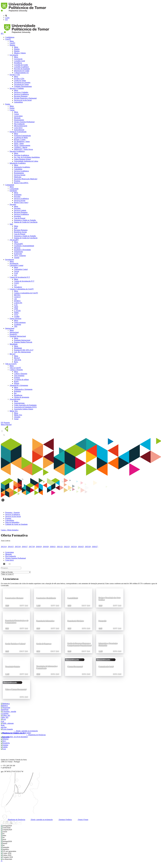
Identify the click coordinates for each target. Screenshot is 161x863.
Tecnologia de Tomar (21, 84)
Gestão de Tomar (20, 80)
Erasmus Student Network (23, 342)
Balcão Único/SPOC (21, 183)
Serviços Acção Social (13, 516)
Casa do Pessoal (19, 218)
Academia (17, 324)
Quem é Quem (83, 819)
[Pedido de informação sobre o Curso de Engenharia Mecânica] (89, 613)
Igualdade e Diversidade (22, 250)
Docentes (13, 204)
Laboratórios (18, 102)
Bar (15, 393)
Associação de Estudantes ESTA (25, 407)
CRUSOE (17, 360)
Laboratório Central (16, 265)
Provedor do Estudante (22, 69)
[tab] (82, 552)
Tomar (16, 419)
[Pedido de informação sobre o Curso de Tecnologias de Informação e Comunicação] (58, 659)
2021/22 (60, 547)
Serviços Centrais (20, 210)
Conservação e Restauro (14, 598)
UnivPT (8, 39)
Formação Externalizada (18, 132)
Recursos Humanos (20, 96)
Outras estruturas (15, 318)
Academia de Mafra (21, 137)
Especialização (19, 130)
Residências (18, 395)
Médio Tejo (14, 411)
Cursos (12, 110)
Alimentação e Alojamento (19, 385)
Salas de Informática (12, 522)
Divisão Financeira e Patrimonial (25, 98)
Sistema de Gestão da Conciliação (25, 222)
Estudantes (13, 191)
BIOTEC (17, 295)
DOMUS (17, 301)
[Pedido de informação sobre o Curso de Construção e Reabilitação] (58, 590)
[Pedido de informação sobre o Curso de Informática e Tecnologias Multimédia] (120, 636)
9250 (38, 674)
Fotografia (102, 620)
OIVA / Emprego (20, 255)
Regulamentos (19, 173)
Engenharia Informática (45, 620)
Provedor (17, 196)
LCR (16, 305)
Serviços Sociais (19, 175)
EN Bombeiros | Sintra (22, 141)
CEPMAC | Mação (20, 147)
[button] (1, 861)
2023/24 (74, 547)
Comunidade (9, 185)
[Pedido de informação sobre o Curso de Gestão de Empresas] (58, 636)
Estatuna (17, 377)
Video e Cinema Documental (15, 689)
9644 (100, 605)
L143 (100, 651)
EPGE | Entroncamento (22, 145)
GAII (16, 273)
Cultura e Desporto (16, 370)
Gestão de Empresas (43, 643)
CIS (15, 299)
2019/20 (46, 547)
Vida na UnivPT (11, 364)
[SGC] (3, 741)
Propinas (17, 181)
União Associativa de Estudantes (25, 405)
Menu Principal (6, 424)
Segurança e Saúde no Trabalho (25, 220)
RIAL (16, 362)
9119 (38, 628)
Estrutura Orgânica (65, 819)
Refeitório (17, 391)
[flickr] (19, 824)
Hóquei (16, 383)
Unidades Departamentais (23, 86)
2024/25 (81, 547)
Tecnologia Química (12, 666)
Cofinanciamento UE (21, 73)
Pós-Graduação (19, 124)
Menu (12, 41)
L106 (38, 605)
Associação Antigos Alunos (23, 409)
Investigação (9, 259)
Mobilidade (14, 344)
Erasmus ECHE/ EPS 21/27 (23, 350)
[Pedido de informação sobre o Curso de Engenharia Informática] (58, 613)
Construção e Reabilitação (46, 598)
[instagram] (7, 824)
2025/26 (88, 547)
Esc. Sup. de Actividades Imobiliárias (27, 157)
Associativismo (15, 399)
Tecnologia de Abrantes (22, 82)
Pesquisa (7, 422)
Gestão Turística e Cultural (15, 643)
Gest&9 (16, 316)
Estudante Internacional (18, 336)
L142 (7, 674)
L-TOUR (17, 311)
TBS (15, 326)
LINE (16, 309)
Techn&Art (18, 287)
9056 (69, 605)
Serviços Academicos (12, 514)
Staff (11, 224)
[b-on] (3, 749)
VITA (16, 314)
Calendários (18, 169)
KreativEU (13, 334)
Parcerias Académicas (17, 151)
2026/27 (95, 547)
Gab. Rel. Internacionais (22, 352)
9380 (7, 605)
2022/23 (67, 547)
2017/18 (32, 547)
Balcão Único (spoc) (21, 202)
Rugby (16, 381)
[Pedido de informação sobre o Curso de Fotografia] (120, 613)
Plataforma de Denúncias (16, 819)
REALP (12, 354)
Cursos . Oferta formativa (9, 530)
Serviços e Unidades (17, 88)
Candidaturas (9, 37)
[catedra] (4, 747)
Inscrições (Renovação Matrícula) (25, 179)
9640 (69, 651)
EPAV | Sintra (19, 143)
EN (6, 20)
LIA (15, 275)
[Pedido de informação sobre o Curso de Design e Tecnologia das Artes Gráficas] (120, 590)
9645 (100, 628)
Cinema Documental (74, 666)
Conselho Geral (19, 61)
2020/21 (53, 547)
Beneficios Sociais (20, 232)
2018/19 (39, 547)
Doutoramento (19, 120)
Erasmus (8, 518)
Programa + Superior (12, 512)
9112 (7, 628)
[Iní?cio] (24, 12)
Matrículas (17, 177)
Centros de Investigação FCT (20, 277)
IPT (2, 33)
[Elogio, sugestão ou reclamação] (7, 729)
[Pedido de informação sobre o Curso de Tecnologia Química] (27, 659)
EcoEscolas (18, 254)
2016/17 (25, 547)
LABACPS (18, 303)
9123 (69, 628)
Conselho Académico (21, 67)
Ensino (7, 104)
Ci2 (15, 285)
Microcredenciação (20, 126)
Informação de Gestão (21, 71)
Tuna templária (19, 375)
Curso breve (18, 128)
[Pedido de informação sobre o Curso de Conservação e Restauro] (27, 590)
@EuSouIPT (14, 240)
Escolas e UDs (15, 75)
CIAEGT (17, 297)
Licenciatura (18, 116)
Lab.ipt (16, 271)
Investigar (17, 216)
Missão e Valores (20, 53)
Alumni (16, 257)
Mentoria (17, 248)
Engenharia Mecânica (75, 620)
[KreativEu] (5, 743)
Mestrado (17, 118)
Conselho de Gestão (21, 65)
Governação (14, 55)
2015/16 (18, 547)
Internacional (9, 328)
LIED (16, 307)
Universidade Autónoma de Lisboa (26, 161)
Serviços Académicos (21, 94)
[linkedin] (15, 824)
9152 (38, 651)
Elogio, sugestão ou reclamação (41, 819)
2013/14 (4, 547)
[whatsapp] (23, 824)
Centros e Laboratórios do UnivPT (22, 289)
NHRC (16, 313)
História (12, 45)
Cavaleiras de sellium (21, 379)
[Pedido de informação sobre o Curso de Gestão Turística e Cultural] (27, 636)
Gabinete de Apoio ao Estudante (16, 524)
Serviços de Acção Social (23, 100)
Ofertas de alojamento (21, 397)
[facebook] (3, 824)
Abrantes (17, 417)
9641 (7, 651)
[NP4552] (4, 739)
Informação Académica (18, 163)
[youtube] (11, 824)
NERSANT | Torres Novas (23, 149)
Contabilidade (72, 598)
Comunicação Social (105, 666)
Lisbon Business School (22, 159)
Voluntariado (18, 252)
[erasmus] (4, 745)
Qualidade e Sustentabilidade (24, 246)
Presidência (18, 63)
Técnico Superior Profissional (24, 122)
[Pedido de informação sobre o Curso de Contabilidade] (89, 590)
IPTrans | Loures (19, 139)
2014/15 (11, 547)
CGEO (16, 283)
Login (7, 18)
